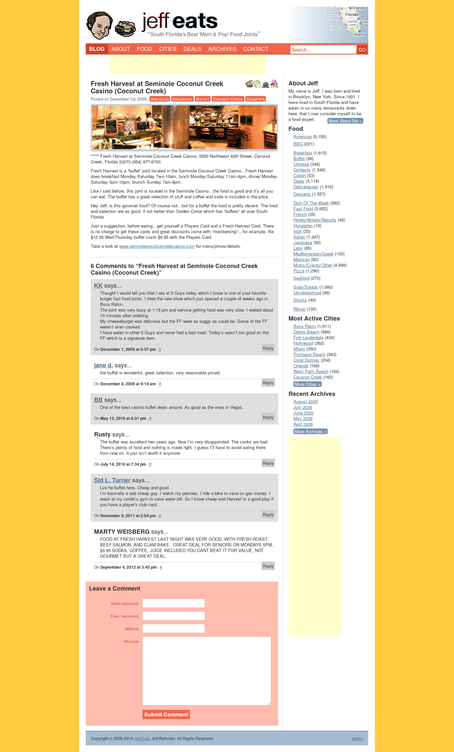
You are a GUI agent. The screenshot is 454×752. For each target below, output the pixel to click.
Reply (268, 348)
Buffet (202, 99)
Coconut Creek (228, 99)
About (120, 48)
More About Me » (345, 121)
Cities (167, 48)
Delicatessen (305, 186)
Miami (299, 348)
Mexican (301, 259)
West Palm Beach (310, 371)
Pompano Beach (309, 354)
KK (98, 285)
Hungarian (303, 225)
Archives (222, 48)
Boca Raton (304, 326)
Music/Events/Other (312, 265)
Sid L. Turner (112, 480)
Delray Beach (306, 332)
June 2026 (303, 413)
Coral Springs (306, 360)
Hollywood (303, 343)
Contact (256, 48)
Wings (299, 309)
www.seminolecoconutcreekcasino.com (157, 246)
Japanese (302, 242)
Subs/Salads (305, 287)
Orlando (300, 365)
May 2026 (302, 418)
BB (98, 399)
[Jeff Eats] (227, 22)
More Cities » (307, 384)
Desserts (256, 99)
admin (357, 738)
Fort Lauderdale (308, 337)
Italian (299, 237)
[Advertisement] (187, 64)
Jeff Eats (142, 738)
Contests (302, 169)
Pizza (298, 270)
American (160, 99)
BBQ (298, 144)
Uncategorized (307, 292)
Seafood (301, 278)
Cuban (299, 175)
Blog (96, 48)
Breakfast (182, 99)
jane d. (103, 365)
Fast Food (303, 208)
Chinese (301, 164)
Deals (192, 48)
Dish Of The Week (311, 203)
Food (144, 48)
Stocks (300, 300)
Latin (298, 248)
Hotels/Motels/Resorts (314, 220)
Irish (297, 231)
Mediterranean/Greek (313, 253)
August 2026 (305, 401)
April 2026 (303, 424)
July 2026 (302, 407)
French (300, 214)
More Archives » (310, 431)
